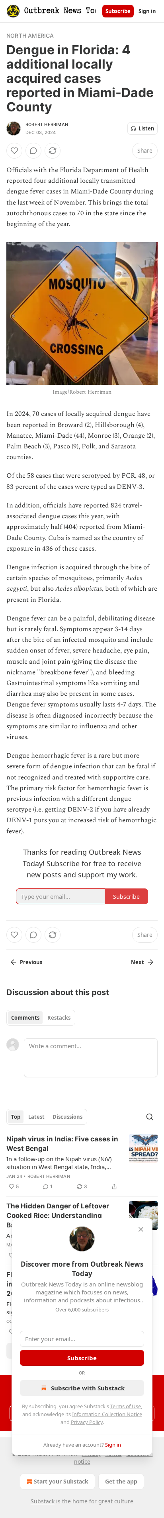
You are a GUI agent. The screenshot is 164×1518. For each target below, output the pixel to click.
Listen (146, 128)
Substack (43, 1501)
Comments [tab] (25, 1017)
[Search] (150, 1117)
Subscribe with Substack (88, 1388)
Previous (31, 962)
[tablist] (40, 1018)
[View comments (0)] (33, 151)
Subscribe (118, 11)
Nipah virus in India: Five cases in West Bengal (62, 1143)
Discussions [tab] (67, 1116)
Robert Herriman (46, 124)
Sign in (147, 11)
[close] (141, 1229)
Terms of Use (125, 1406)
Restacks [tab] (58, 1017)
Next (137, 962)
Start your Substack (61, 1481)
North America (30, 35)
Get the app (121, 1481)
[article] (82, 1162)
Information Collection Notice (107, 1414)
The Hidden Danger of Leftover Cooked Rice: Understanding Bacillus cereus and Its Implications (57, 1216)
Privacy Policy (87, 1422)
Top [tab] (15, 1116)
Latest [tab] (36, 1116)
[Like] (14, 151)
